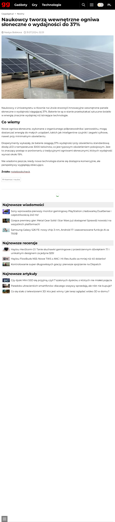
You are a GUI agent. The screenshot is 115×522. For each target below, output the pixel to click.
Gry (34, 5)
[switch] (100, 5)
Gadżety (20, 5)
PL (109, 4)
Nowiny (20, 14)
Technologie (51, 5)
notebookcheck (20, 171)
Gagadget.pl (7, 14)
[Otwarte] (4, 519)
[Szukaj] (83, 5)
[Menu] (91, 5)
